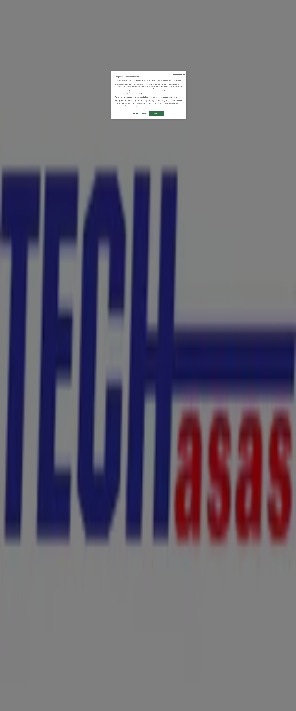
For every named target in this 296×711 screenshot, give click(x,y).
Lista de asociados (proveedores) (126, 106)
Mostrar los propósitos (139, 113)
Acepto (156, 113)
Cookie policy (143, 94)
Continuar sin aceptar (179, 74)
